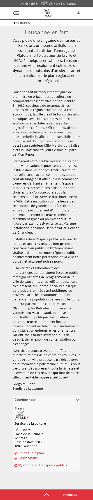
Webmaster (71, 495)
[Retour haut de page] (46, 494)
